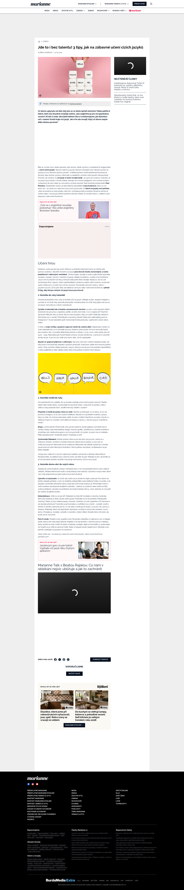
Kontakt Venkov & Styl (37, 804)
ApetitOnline (122, 790)
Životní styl (67, 10)
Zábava (79, 10)
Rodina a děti (119, 10)
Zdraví (91, 10)
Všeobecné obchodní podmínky (41, 814)
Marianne (85, 880)
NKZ (107, 880)
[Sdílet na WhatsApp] (68, 659)
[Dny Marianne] (135, 11)
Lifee (118, 801)
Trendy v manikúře (32, 845)
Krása (55, 10)
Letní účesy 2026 (58, 849)
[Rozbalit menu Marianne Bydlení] (95, 3)
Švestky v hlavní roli (49, 859)
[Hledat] (151, 4)
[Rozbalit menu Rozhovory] (108, 10)
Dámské (101, 880)
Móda (47, 10)
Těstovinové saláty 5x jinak (57, 869)
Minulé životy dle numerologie (49, 845)
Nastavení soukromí (36, 811)
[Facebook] (28, 784)
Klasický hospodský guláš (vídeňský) (43, 867)
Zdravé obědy (49, 837)
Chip (118, 798)
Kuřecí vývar (37, 863)
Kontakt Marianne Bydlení (39, 801)
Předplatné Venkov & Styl (39, 796)
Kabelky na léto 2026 (45, 849)
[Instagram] (33, 784)
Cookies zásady (34, 817)
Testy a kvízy (54, 833)
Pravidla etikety (31, 833)
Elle (118, 793)
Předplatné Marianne (37, 790)
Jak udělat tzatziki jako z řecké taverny (39, 865)
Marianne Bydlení (86, 4)
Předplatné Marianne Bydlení (40, 793)
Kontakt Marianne (35, 798)
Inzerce (30, 819)
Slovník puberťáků (43, 833)
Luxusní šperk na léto (34, 851)
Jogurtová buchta (48, 863)
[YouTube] (37, 784)
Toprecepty (121, 804)
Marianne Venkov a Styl (115, 4)
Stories (75, 804)
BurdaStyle (115, 880)
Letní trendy (39, 837)
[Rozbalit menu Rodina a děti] (125, 10)
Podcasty (76, 809)
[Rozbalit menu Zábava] (84, 10)
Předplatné (139, 4)
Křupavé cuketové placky (34, 859)
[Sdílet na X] (59, 659)
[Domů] (42, 4)
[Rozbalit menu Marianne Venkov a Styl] (127, 3)
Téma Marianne (78, 811)
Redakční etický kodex (37, 806)
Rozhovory (102, 10)
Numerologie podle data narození (49, 835)
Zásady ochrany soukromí (39, 809)
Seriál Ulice (45, 847)
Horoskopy (77, 806)
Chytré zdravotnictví (56, 847)
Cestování (35, 835)
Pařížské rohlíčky (60, 863)
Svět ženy (120, 796)
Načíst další (74, 673)
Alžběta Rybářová (45, 52)
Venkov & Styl (78, 814)
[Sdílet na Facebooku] (55, 659)
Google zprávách (76, 104)
